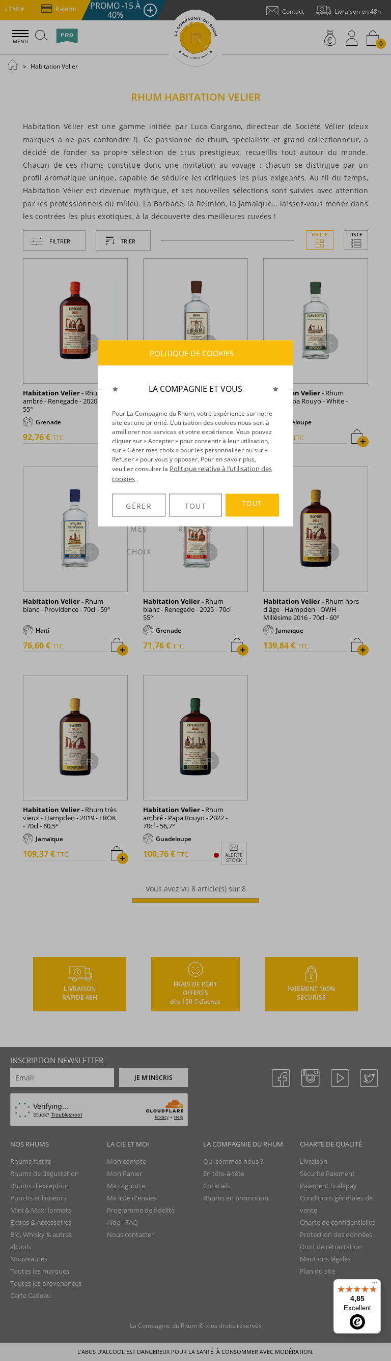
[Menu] (375, 1285)
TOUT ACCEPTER (252, 508)
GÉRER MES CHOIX (139, 509)
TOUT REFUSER (195, 509)
